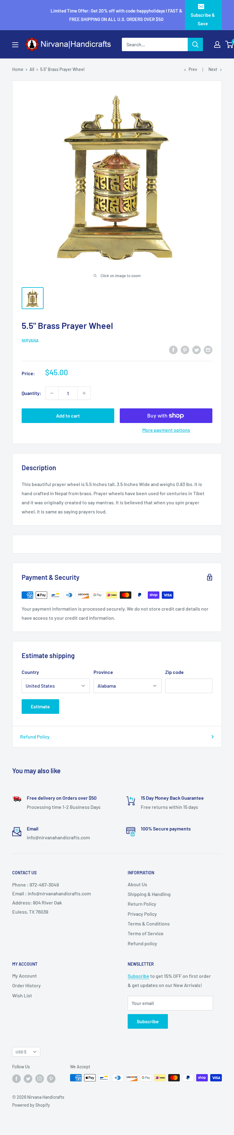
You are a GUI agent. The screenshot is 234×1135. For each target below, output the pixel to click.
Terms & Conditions (149, 923)
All (32, 69)
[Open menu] (15, 44)
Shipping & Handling (149, 894)
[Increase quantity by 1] (84, 393)
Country (30, 672)
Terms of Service (146, 933)
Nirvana (30, 340)
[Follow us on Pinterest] (51, 1078)
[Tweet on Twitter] (196, 349)
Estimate (40, 706)
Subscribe (138, 976)
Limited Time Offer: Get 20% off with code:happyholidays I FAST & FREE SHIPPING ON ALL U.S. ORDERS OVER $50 (116, 15)
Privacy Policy (142, 914)
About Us (137, 884)
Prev (193, 69)
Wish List (22, 995)
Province (103, 672)
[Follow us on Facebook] (16, 1078)
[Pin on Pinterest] (185, 349)
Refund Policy (35, 736)
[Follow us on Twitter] (28, 1078)
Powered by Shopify (31, 1105)
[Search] (195, 44)
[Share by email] (208, 349)
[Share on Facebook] (173, 349)
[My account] (217, 44)
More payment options (166, 430)
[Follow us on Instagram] (39, 1078)
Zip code (174, 672)
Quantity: (31, 393)
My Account (24, 975)
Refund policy (142, 943)
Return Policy (142, 904)
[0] (229, 44)
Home (17, 69)
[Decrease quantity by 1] (51, 393)
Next (212, 69)
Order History (26, 985)
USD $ (21, 1051)
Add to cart (68, 415)
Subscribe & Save (203, 19)
